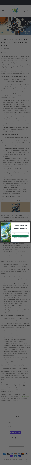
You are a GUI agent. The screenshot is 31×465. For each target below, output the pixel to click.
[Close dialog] (29, 223)
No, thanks (20, 239)
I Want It (20, 235)
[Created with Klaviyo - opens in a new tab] (15, 242)
